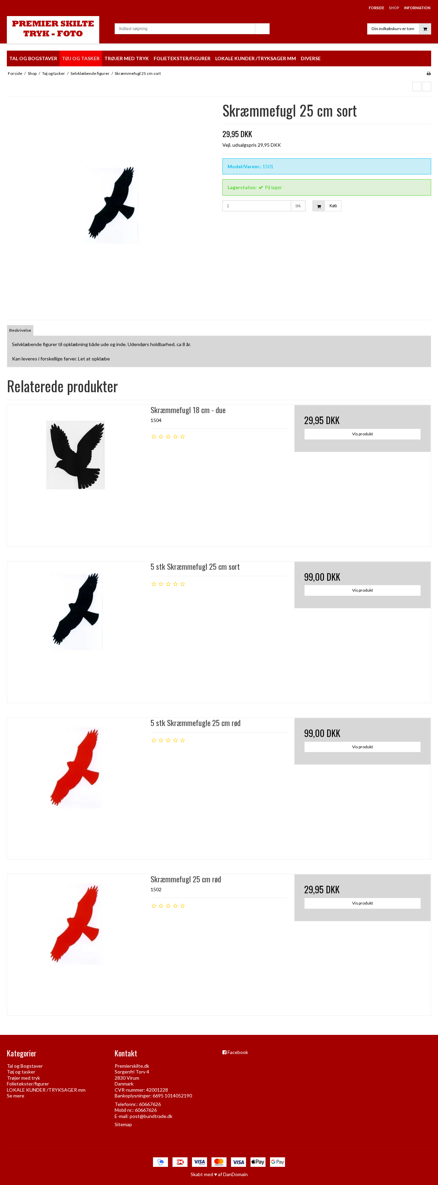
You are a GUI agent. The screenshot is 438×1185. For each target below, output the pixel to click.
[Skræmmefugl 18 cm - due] (75, 473)
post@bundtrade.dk (151, 1116)
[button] (416, 86)
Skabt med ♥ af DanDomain (219, 1174)
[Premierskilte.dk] (57, 29)
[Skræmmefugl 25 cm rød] (75, 942)
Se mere (15, 1095)
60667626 (150, 1104)
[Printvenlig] (428, 73)
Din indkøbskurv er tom (393, 28)
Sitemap (123, 1124)
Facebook (238, 1052)
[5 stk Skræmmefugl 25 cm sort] (75, 630)
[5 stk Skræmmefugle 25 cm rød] (75, 786)
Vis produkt (362, 433)
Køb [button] (333, 205)
